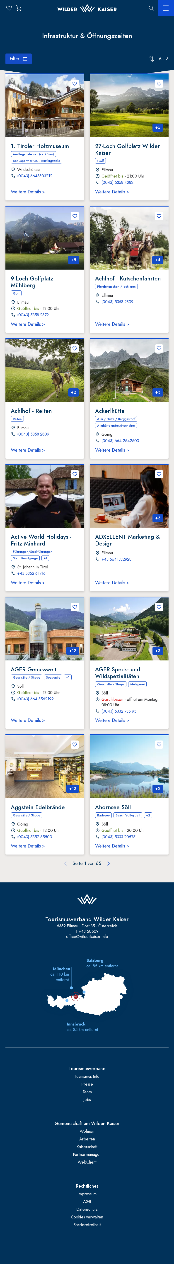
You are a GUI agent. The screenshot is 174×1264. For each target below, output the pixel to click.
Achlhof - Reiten (31, 410)
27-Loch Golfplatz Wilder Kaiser (127, 149)
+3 (157, 392)
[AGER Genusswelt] (44, 628)
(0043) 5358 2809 (117, 302)
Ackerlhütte (110, 410)
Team (87, 1092)
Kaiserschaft (87, 1147)
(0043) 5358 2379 (33, 315)
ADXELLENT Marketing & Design (127, 540)
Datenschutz (87, 1209)
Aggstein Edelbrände (38, 807)
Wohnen (87, 1131)
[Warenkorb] (19, 8)
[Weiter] (108, 863)
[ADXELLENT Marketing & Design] (129, 496)
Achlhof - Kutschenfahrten (128, 278)
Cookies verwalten (87, 1217)
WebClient (87, 1162)
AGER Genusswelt (33, 669)
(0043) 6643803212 (34, 176)
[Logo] (87, 8)
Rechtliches (87, 1186)
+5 (157, 127)
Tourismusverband (87, 1069)
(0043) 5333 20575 (118, 837)
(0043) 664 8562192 (35, 699)
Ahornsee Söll (113, 807)
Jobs (87, 1099)
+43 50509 (89, 931)
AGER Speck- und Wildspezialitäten (117, 672)
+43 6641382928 (116, 559)
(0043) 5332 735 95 (119, 711)
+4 (157, 260)
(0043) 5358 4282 (117, 182)
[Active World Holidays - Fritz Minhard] (44, 496)
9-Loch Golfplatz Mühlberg (32, 282)
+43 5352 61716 (31, 573)
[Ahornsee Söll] (129, 766)
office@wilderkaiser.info (87, 937)
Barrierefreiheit (87, 1224)
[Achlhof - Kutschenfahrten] (129, 238)
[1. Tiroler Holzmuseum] (44, 105)
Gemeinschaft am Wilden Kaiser (87, 1124)
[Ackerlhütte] (129, 370)
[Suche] (151, 8)
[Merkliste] (9, 8)
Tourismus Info (87, 1076)
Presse (87, 1084)
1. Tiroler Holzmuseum (40, 146)
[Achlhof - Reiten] (44, 370)
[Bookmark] (75, 84)
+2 (73, 392)
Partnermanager (87, 1154)
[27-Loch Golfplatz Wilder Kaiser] (129, 105)
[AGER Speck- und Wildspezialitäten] (129, 628)
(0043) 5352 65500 (34, 837)
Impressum (87, 1194)
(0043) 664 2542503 (120, 441)
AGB (87, 1201)
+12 (72, 651)
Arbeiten (87, 1139)
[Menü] (166, 8)
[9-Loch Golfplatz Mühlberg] (44, 238)
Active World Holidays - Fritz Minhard (41, 540)
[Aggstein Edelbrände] (44, 766)
